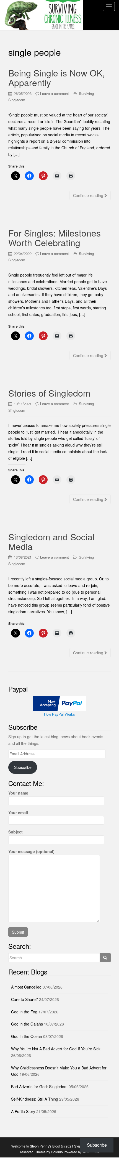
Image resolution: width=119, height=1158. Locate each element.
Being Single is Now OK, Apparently (56, 77)
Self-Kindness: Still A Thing (34, 1099)
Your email (18, 812)
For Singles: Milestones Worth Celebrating (54, 237)
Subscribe (23, 767)
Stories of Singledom (49, 392)
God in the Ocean (26, 1036)
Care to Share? (24, 999)
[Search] (105, 957)
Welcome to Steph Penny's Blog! (35, 1146)
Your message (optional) (31, 851)
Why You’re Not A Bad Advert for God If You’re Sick (55, 1048)
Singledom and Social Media (51, 541)
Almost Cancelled (26, 987)
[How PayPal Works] (59, 702)
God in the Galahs (27, 1024)
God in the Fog (24, 1011)
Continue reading (88, 195)
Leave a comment (54, 93)
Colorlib (57, 1151)
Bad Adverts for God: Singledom (39, 1086)
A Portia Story (23, 1111)
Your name (18, 793)
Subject (15, 832)
